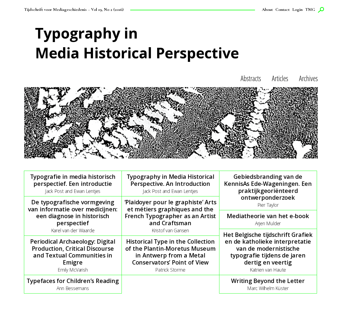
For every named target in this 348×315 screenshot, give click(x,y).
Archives (308, 78)
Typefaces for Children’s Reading (73, 281)
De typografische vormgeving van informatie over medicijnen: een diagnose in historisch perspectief (72, 212)
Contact (282, 9)
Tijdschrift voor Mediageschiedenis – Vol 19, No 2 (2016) (73, 9)
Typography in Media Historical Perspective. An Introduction (170, 180)
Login (297, 9)
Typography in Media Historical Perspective (137, 43)
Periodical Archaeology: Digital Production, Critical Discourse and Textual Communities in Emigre (72, 251)
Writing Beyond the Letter (268, 281)
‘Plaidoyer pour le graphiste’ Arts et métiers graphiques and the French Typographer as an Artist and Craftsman (170, 212)
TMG (310, 9)
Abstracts (251, 78)
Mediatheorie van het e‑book (268, 216)
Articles (280, 78)
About (267, 9)
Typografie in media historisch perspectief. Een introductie (73, 180)
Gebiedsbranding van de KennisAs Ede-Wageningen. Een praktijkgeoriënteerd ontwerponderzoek (268, 187)
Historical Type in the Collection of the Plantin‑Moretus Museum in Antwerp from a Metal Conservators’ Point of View (170, 251)
